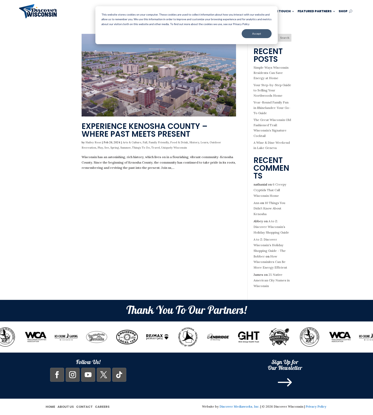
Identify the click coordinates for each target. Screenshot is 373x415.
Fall (145, 142)
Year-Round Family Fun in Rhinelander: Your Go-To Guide (272, 107)
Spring (114, 147)
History (194, 142)
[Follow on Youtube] (88, 375)
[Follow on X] (104, 375)
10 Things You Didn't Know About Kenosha (269, 208)
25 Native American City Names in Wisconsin (272, 280)
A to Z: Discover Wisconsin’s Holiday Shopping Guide (271, 226)
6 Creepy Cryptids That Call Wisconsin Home (270, 190)
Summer (125, 147)
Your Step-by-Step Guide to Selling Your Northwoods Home (272, 90)
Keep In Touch (278, 11)
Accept (256, 33)
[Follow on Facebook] (57, 375)
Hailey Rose (93, 142)
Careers (102, 406)
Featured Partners (315, 11)
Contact (84, 406)
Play (100, 147)
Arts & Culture (132, 142)
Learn (204, 142)
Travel (155, 147)
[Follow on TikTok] (119, 375)
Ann (256, 203)
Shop (343, 11)
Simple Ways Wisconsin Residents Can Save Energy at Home (271, 73)
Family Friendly (159, 142)
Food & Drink (179, 142)
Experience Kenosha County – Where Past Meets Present (144, 130)
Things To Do (141, 147)
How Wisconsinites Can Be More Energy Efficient (270, 262)
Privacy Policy (316, 406)
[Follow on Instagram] (73, 375)
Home (50, 406)
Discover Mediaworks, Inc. (240, 406)
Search (284, 37)
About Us (66, 406)
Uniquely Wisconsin (174, 147)
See (106, 147)
